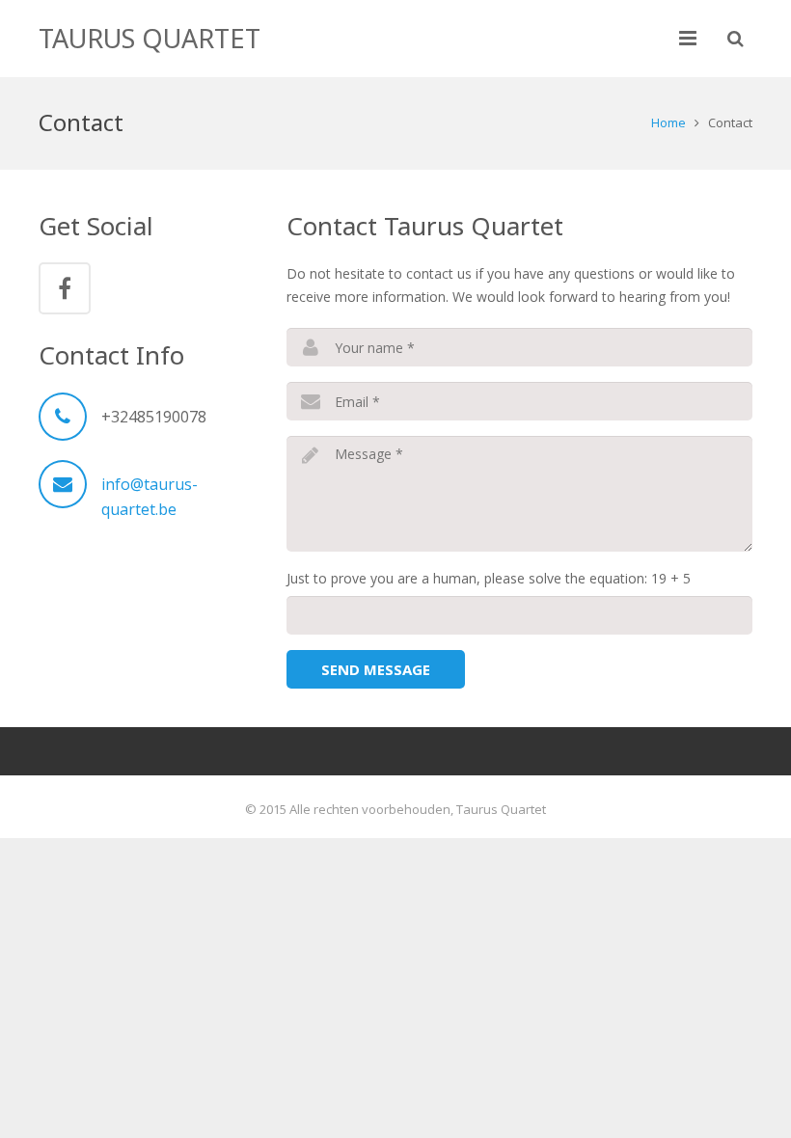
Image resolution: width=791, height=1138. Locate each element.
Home (668, 122)
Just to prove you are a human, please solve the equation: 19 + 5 (488, 578)
